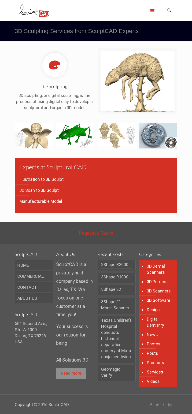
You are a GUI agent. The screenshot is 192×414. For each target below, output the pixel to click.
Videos (153, 381)
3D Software (158, 300)
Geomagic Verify (110, 372)
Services (155, 372)
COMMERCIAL (30, 276)
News (152, 334)
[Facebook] (151, 405)
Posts (152, 353)
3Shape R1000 (114, 276)
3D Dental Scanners (156, 269)
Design (153, 309)
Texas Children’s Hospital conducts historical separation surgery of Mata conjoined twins (116, 338)
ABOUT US (27, 298)
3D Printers (157, 281)
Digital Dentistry (155, 322)
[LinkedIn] (170, 405)
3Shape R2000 (114, 264)
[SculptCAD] (34, 10)
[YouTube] (163, 405)
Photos (153, 343)
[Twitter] (157, 405)
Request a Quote (96, 233)
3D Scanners (159, 290)
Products (155, 362)
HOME (23, 265)
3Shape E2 (111, 289)
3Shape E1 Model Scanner (115, 304)
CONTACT (27, 287)
